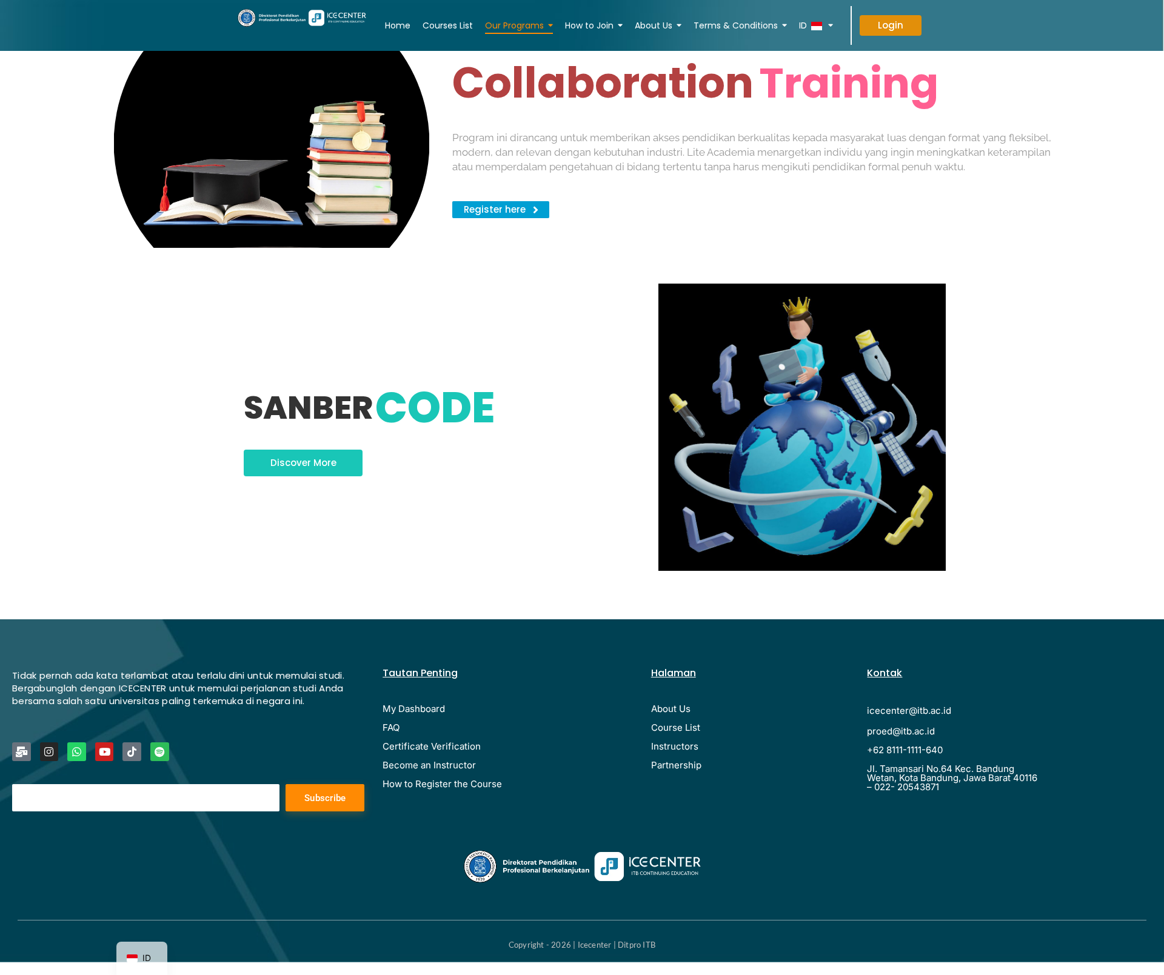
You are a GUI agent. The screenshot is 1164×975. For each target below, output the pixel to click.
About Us (671, 708)
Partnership (676, 765)
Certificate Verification (432, 746)
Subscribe (325, 798)
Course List (675, 727)
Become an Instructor (429, 765)
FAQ (391, 727)
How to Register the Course (442, 784)
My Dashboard (414, 708)
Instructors (674, 746)
